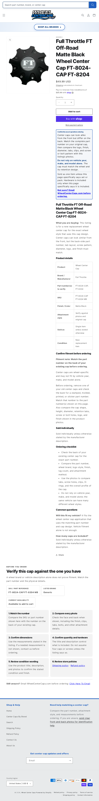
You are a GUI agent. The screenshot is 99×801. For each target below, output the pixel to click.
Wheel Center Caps (28, 792)
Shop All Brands (48, 27)
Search (9, 722)
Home (9, 711)
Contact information (85, 795)
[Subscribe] (70, 761)
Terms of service (86, 792)
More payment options (74, 125)
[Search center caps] (92, 5)
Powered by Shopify (43, 792)
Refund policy (78, 665)
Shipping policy (60, 665)
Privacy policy (72, 792)
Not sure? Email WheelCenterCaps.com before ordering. (74, 193)
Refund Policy (12, 734)
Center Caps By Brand (16, 716)
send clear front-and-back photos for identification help (71, 722)
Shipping (59, 85)
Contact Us (11, 740)
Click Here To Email (79, 683)
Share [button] (61, 555)
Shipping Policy (13, 728)
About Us (10, 745)
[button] (4, 15)
